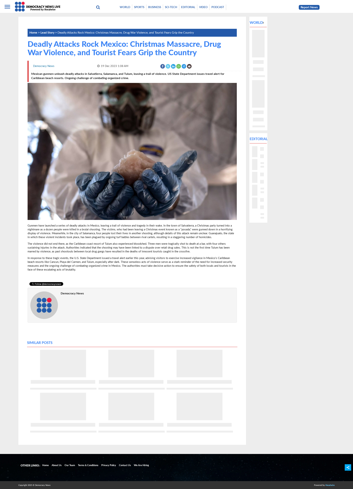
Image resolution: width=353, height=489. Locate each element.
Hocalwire (330, 485)
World (125, 7)
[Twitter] (168, 66)
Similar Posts (39, 343)
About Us (57, 465)
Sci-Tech (171, 7)
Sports (139, 7)
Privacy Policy (108, 465)
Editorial (188, 7)
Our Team (70, 465)
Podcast (217, 7)
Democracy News (72, 293)
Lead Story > (49, 32)
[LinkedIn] (173, 66)
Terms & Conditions (88, 465)
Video (203, 7)
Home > (34, 32)
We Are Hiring (141, 465)
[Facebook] (163, 66)
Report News (309, 7)
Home (45, 465)
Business (154, 7)
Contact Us (125, 465)
